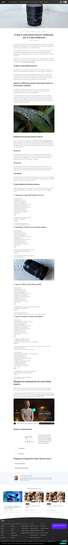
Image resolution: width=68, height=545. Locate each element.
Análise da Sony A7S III (34, 526)
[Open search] (61, 2)
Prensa (25, 541)
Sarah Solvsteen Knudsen (26, 476)
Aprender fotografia (45, 528)
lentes (34, 60)
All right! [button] (63, 543)
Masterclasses (43, 535)
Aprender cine (43, 526)
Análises (40, 1)
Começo (22, 31)
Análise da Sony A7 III (34, 535)
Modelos (42, 530)
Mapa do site (30, 541)
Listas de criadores (44, 532)
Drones (2, 530)
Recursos (42, 523)
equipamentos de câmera (29, 62)
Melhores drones (25, 528)
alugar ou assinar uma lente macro (45, 394)
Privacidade (17, 541)
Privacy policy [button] (41, 543)
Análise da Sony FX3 (34, 528)
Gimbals (2, 532)
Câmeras (2, 526)
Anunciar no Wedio (42, 541)
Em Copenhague (14, 535)
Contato (35, 541)
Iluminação (3, 537)
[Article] (12, 496)
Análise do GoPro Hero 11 (35, 532)
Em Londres (13, 532)
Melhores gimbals (25, 530)
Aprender (27, 31)
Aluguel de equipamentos (24, 1)
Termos (11, 541)
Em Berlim (13, 537)
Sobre (21, 541)
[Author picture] (16, 477)
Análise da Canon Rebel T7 (35, 537)
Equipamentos (33, 31)
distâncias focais (47, 140)
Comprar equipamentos (13, 1)
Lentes (38, 31)
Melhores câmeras (25, 526)
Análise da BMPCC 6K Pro (35, 530)
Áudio (2, 535)
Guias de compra (34, 1)
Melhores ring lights (26, 532)
